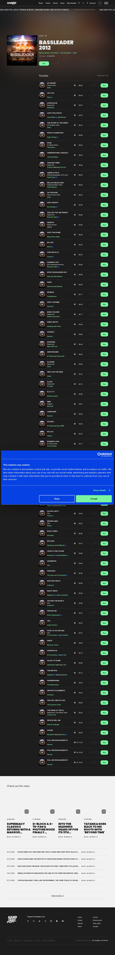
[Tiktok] (39, 921)
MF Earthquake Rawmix (55, 264)
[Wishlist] (79, 3)
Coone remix (51, 85)
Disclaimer (17, 940)
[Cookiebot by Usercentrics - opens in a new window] (99, 455)
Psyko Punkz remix (53, 195)
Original (49, 404)
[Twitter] (33, 921)
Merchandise (71, 3)
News (62, 3)
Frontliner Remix (52, 145)
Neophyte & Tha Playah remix (57, 712)
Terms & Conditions (48, 940)
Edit (48, 513)
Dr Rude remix (52, 444)
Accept (93, 499)
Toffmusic (42, 56)
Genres (80, 923)
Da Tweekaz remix (53, 125)
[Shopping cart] (83, 3)
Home (80, 917)
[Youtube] (63, 921)
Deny (56, 499)
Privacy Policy (28, 940)
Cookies (9, 940)
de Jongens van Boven (100, 940)
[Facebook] (28, 921)
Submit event (97, 920)
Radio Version (52, 225)
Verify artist (96, 923)
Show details (99, 490)
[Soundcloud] (45, 921)
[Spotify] (57, 921)
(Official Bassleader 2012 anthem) (58, 175)
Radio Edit (50, 105)
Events (55, 3)
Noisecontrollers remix (54, 185)
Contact (95, 926)
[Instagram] (51, 921)
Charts (48, 3)
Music (41, 3)
